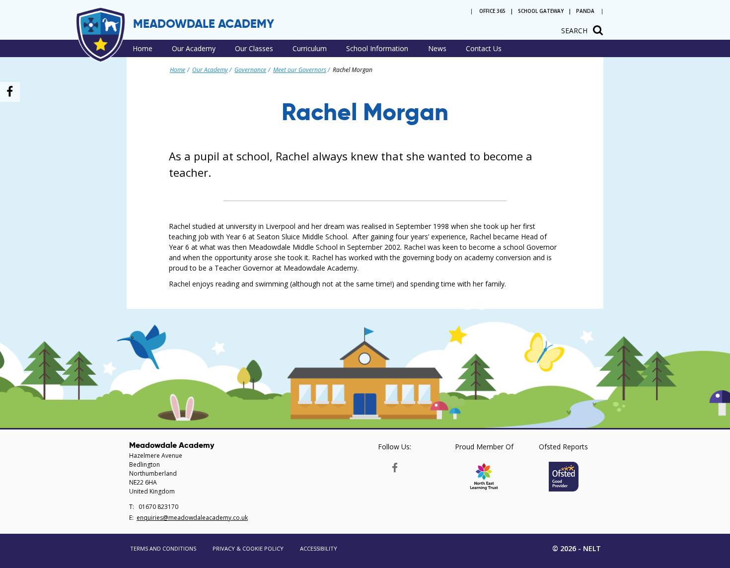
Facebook (394, 465)
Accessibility (318, 548)
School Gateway (541, 10)
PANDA (585, 10)
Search (574, 30)
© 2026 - (576, 548)
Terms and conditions (163, 548)
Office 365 (492, 10)
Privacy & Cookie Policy (248, 548)
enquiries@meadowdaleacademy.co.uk (192, 517)
